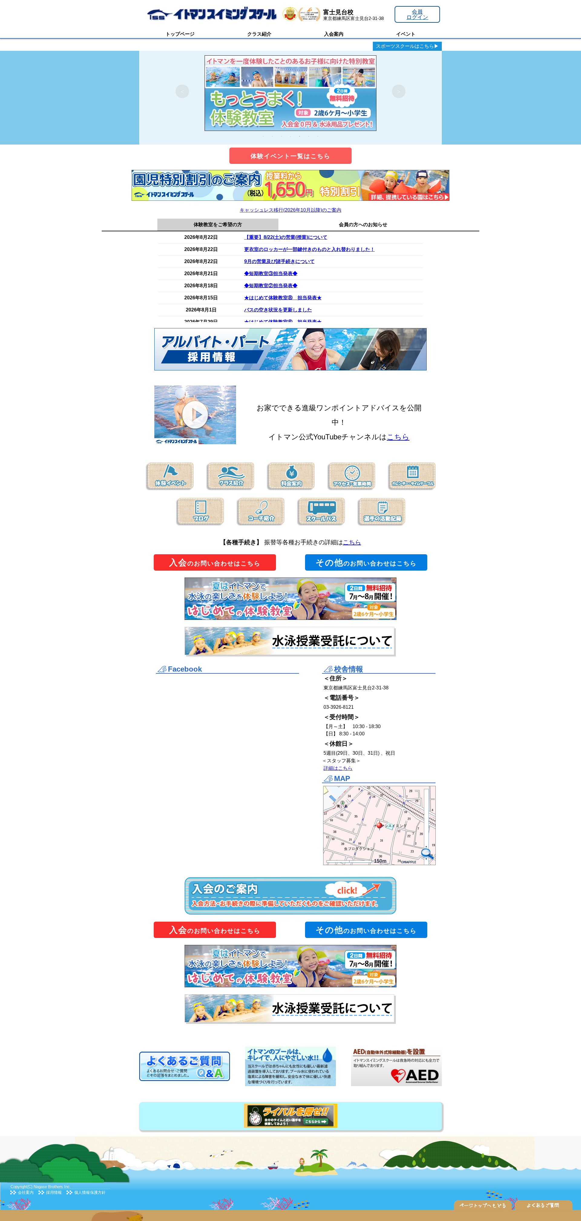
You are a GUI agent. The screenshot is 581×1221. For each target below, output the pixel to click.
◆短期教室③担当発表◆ (270, 273)
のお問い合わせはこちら (215, 562)
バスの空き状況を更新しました (278, 309)
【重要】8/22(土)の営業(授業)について (285, 237)
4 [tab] (290, 136)
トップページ (180, 34)
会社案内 (26, 1192)
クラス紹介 (259, 34)
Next (398, 91)
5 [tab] (300, 136)
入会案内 (333, 34)
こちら (398, 437)
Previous (182, 91)
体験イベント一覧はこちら (290, 156)
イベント (405, 34)
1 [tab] (263, 136)
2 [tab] (272, 136)
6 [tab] (309, 136)
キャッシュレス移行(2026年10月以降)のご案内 (290, 210)
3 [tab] (281, 136)
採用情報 (54, 1192)
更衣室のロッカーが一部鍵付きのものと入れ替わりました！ (309, 249)
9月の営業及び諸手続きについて (279, 261)
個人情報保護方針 (90, 1192)
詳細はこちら (338, 768)
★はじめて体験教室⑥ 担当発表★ (283, 321)
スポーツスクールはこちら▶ (407, 46)
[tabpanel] (290, 91)
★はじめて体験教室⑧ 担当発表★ (283, 297)
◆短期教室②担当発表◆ (270, 285)
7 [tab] (318, 136)
